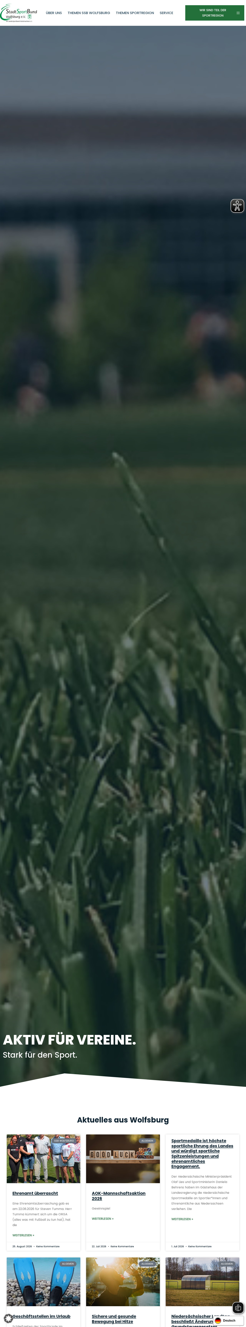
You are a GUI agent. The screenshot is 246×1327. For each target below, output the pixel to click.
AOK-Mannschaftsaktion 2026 (118, 1195)
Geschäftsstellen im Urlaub (41, 1316)
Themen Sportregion (135, 12)
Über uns (54, 12)
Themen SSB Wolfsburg (89, 12)
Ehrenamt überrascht (35, 1193)
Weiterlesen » (23, 1235)
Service (166, 12)
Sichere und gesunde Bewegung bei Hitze (114, 1319)
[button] (8, 1318)
